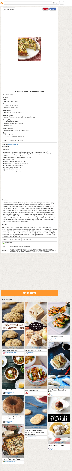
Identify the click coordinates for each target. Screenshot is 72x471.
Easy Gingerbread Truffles (56, 445)
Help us (55, 3)
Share (53, 9)
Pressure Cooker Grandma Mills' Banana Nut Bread (12, 418)
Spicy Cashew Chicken (32, 390)
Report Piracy (10, 9)
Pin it (46, 9)
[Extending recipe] (13, 326)
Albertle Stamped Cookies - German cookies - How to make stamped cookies (34, 432)
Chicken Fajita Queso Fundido (12, 459)
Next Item (29, 293)
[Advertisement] (29, 24)
